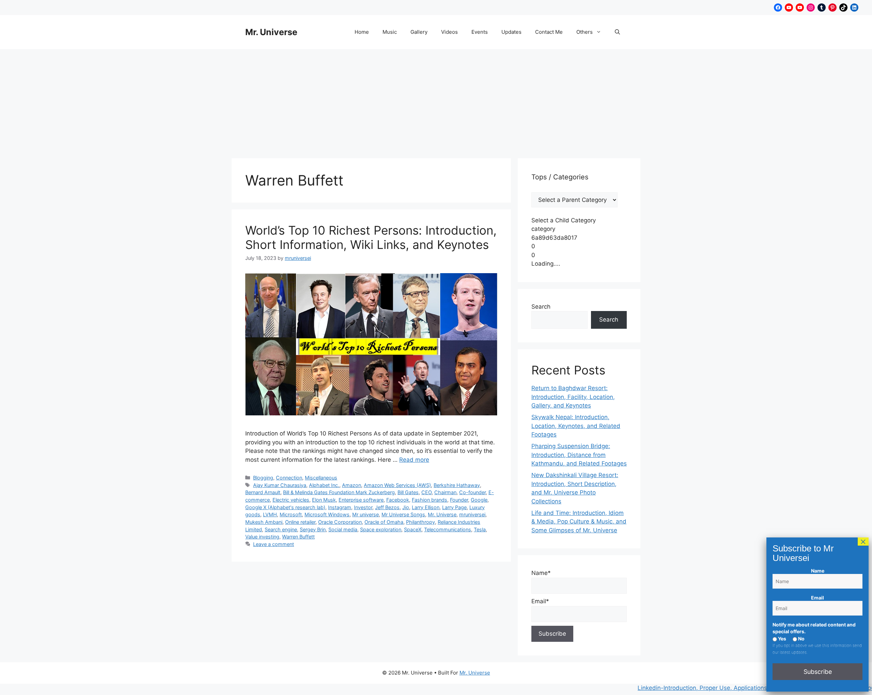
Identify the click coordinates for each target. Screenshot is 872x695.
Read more (414, 459)
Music (390, 32)
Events (479, 32)
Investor (363, 507)
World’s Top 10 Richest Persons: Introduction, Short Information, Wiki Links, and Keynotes (371, 237)
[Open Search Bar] (617, 32)
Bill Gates (408, 492)
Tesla (480, 529)
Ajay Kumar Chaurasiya (279, 485)
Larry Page (454, 507)
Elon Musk (324, 500)
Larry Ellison (425, 507)
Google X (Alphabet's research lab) (285, 507)
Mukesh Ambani (263, 522)
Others (584, 32)
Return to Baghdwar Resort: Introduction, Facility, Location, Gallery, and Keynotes (573, 397)
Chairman (445, 492)
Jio (405, 507)
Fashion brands (429, 500)
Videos (449, 32)
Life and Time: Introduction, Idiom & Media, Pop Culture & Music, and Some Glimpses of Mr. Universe (578, 521)
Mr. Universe (271, 32)
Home (362, 32)
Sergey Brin (313, 529)
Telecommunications (447, 529)
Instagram (339, 507)
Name (817, 571)
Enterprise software (361, 500)
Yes (781, 638)
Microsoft (291, 514)
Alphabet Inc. (324, 485)
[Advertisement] (436, 100)
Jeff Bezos (387, 507)
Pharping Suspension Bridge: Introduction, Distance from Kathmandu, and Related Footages (579, 455)
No (801, 638)
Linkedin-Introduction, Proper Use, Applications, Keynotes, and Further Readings (722, 687)
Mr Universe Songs (403, 514)
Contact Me (549, 32)
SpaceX (412, 529)
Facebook (397, 500)
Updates (511, 32)
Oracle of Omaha (383, 522)
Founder (459, 500)
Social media (342, 529)
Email (817, 598)
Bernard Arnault (262, 492)
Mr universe (365, 514)
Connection (289, 477)
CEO (426, 492)
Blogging (263, 477)
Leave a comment (273, 544)
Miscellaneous (321, 477)
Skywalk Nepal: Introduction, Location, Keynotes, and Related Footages (575, 426)
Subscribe (818, 671)
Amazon (351, 485)
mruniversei (472, 514)
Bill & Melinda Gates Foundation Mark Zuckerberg (339, 492)
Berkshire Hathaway (457, 485)
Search (540, 306)
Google (479, 500)
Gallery (418, 32)
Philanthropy (420, 522)
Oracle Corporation (340, 522)
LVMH (270, 514)
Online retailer (300, 522)
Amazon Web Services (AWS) (397, 485)
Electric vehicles (290, 500)
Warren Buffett (298, 536)
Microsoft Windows (327, 514)
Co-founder (472, 492)
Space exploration (380, 529)
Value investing (262, 536)
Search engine (281, 529)
